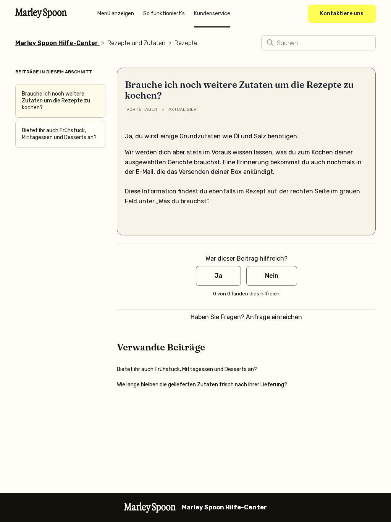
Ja (218, 275)
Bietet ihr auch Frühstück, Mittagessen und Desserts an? (59, 134)
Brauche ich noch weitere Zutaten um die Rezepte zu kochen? (56, 101)
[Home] (41, 16)
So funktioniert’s (164, 13)
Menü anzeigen (115, 13)
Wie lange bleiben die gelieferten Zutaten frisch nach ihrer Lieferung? (202, 384)
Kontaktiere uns (342, 13)
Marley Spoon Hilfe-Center (56, 43)
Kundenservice (212, 13)
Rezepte (185, 43)
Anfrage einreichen (274, 317)
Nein (271, 275)
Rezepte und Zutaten (136, 43)
